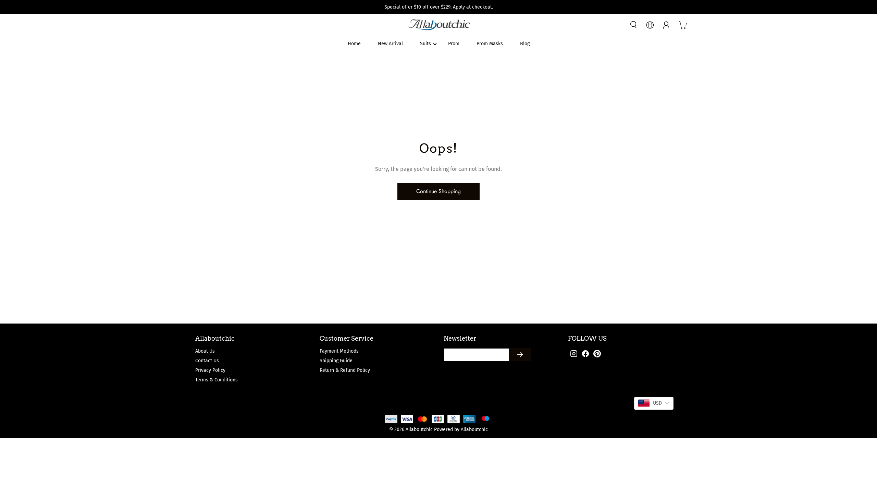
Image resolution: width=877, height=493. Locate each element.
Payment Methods (339, 351)
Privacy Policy (210, 370)
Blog (525, 44)
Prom (453, 44)
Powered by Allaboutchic (461, 429)
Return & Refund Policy (345, 370)
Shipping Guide (336, 361)
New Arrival (390, 44)
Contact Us (207, 361)
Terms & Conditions (216, 380)
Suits (425, 44)
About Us (205, 351)
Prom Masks (490, 44)
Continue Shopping (438, 191)
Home (354, 44)
